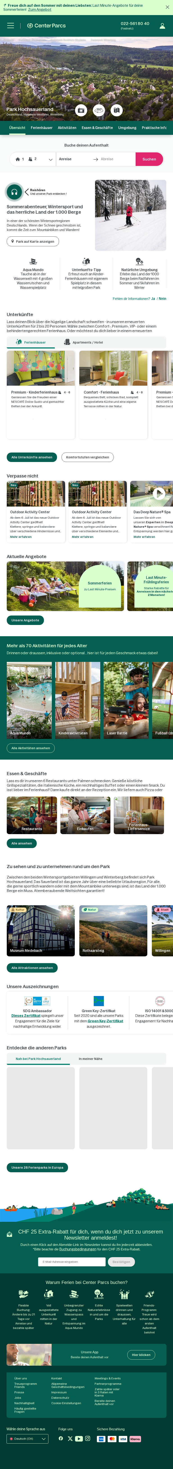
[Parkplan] (117, 110)
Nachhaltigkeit (24, 1403)
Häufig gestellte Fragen (25, 1410)
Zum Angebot (39, 9)
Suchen (149, 159)
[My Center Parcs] (162, 26)
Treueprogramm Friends (25, 1385)
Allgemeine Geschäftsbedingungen (67, 1385)
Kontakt (56, 1378)
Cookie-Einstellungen (66, 1403)
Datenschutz (60, 1397)
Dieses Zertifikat (26, 1016)
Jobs (17, 1397)
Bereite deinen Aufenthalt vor (105, 1402)
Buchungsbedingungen (77, 1249)
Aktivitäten (67, 128)
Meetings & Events (108, 1378)
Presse (19, 1392)
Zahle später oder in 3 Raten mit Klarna (107, 1392)
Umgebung (127, 128)
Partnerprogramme (108, 1383)
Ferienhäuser (41, 128)
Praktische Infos (155, 128)
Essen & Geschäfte (97, 128)
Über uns (20, 1378)
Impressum (59, 1392)
